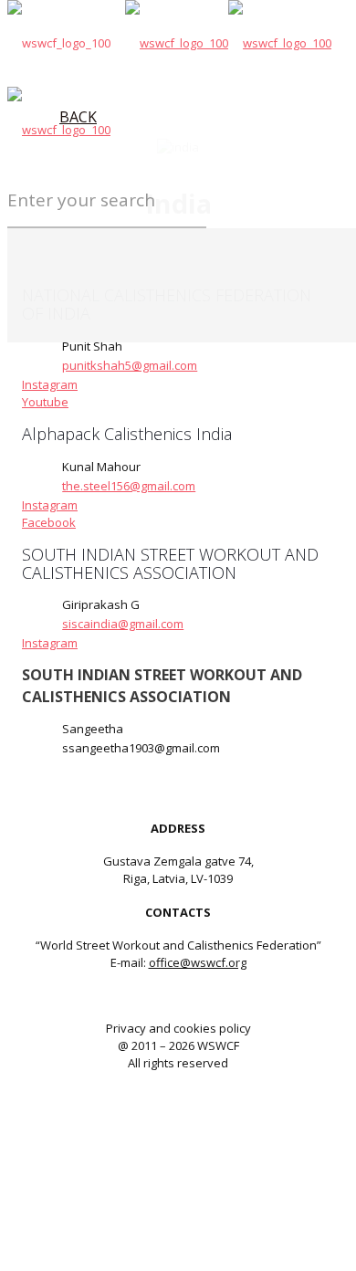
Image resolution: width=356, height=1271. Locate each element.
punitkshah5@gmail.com (129, 365)
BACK (78, 117)
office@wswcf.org (197, 962)
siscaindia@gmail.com (122, 623)
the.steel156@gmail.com (128, 486)
